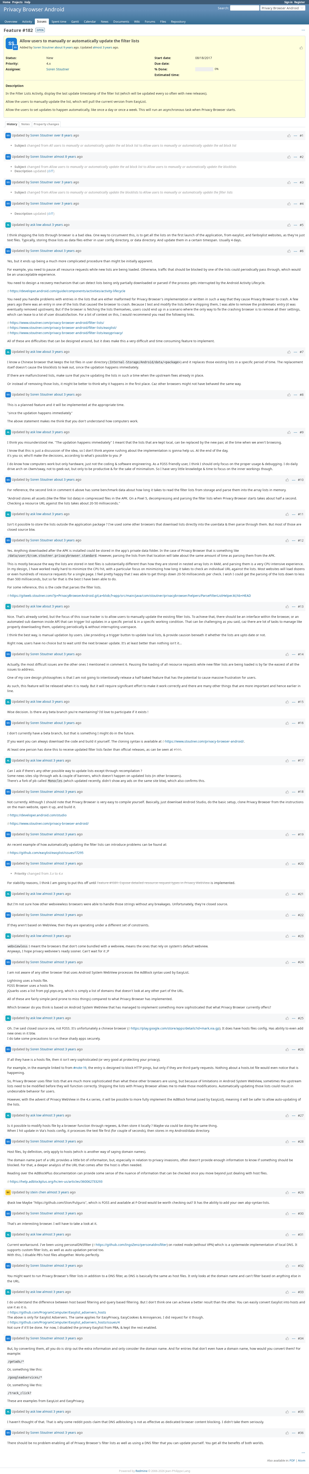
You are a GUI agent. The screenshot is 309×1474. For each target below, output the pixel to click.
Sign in (288, 2)
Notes (25, 124)
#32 (301, 1266)
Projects (17, 2)
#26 (301, 1049)
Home (6, 2)
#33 (301, 1292)
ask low (35, 224)
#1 (302, 135)
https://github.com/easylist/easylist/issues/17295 (46, 852)
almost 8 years (65, 156)
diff (50, 171)
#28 (301, 1141)
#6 (302, 251)
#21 (301, 894)
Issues (42, 21)
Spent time (59, 21)
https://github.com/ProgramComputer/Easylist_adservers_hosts (58, 1312)
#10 (301, 480)
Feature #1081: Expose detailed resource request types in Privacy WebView (153, 883)
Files (163, 21)
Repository (178, 21)
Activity (27, 21)
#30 (301, 1213)
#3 (302, 182)
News (104, 21)
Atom (301, 1460)
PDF (292, 1460)
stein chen (38, 1192)
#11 (301, 514)
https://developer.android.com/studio (38, 815)
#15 (301, 702)
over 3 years (63, 182)
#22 (301, 915)
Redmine (141, 1471)
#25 (301, 1018)
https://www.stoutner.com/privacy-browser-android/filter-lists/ (57, 322)
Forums (150, 21)
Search (223, 8)
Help (27, 2)
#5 (302, 225)
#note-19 (79, 1067)
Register (299, 2)
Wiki (137, 21)
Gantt (75, 21)
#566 (177, 749)
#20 (301, 863)
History (12, 124)
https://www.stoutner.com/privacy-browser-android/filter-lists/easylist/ (63, 327)
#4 (302, 203)
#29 (301, 1192)
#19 (301, 834)
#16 (301, 723)
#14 (301, 654)
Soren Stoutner (43, 47)
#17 (301, 760)
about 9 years (64, 47)
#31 (301, 1234)
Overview (11, 21)
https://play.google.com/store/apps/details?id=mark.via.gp (175, 1028)
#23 (301, 936)
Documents (121, 21)
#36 (301, 1433)
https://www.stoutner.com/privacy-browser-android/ (204, 741)
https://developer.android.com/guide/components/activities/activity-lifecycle (67, 291)
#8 (302, 394)
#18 (301, 791)
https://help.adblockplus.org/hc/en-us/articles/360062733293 (56, 1181)
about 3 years (52, 224)
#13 (301, 606)
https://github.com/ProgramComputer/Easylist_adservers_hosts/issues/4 (65, 1322)
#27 (301, 1115)
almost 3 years (102, 47)
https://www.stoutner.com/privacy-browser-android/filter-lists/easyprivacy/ (66, 333)
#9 (302, 432)
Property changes (46, 124)
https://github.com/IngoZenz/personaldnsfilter (131, 1244)
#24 (301, 962)
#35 (301, 1411)
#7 (302, 352)
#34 (301, 1338)
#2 (302, 157)
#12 (301, 540)
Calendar (90, 21)
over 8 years (63, 135)
